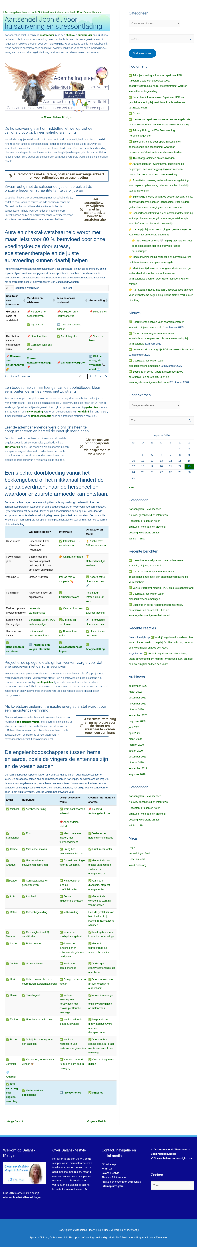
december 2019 (137, 756)
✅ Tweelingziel (31, 995)
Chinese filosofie (41, 415)
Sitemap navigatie (112, 1186)
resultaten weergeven (26, 287)
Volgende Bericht (98, 1121)
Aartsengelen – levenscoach (145, 509)
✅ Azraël (11, 943)
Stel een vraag (143, 53)
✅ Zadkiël (12, 1019)
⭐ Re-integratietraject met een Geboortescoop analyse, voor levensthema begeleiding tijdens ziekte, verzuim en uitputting (161, 295)
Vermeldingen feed (139, 853)
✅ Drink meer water (100, 849)
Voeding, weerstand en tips (144, 532)
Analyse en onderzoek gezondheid (121, 1181)
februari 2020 (136, 744)
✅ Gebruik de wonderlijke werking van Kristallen (99, 900)
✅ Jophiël (12, 963)
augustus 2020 (137, 721)
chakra (70, 35)
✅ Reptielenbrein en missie (15, 647)
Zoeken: (67, 287)
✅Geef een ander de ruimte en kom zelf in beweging (72, 1064)
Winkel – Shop (137, 538)
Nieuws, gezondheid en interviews (148, 515)
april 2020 (134, 733)
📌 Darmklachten (37, 336)
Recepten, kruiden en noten (144, 520)
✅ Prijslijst (95, 1092)
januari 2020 (136, 750)
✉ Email (107, 1168)
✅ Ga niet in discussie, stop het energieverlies (99, 885)
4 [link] (101, 376)
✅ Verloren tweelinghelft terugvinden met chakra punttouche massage (70, 1004)
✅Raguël (11, 880)
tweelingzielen (44, 682)
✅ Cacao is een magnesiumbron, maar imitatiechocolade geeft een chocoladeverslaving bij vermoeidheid (158, 338)
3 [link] (95, 376)
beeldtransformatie (27, 721)
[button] (23, 300)
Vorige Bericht (13, 1121)
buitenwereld (12, 446)
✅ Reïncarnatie (31, 943)
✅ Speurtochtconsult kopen (70, 647)
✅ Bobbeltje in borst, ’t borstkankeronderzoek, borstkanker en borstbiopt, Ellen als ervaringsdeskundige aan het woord (156, 377)
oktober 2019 (136, 762)
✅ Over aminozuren (71, 608)
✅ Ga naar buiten (32, 963)
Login (132, 847)
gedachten (91, 407)
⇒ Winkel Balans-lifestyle (56, 117)
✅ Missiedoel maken (34, 849)
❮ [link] (80, 376)
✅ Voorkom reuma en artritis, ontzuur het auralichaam (101, 984)
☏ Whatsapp (109, 1164)
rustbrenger (46, 35)
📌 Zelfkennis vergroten (71, 362)
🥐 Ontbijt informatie (71, 556)
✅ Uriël (10, 979)
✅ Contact (135, 113)
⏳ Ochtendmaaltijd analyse (95, 561)
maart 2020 (135, 738)
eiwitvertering (34, 411)
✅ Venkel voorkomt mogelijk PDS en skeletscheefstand (161, 349)
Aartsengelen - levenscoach (20, 12)
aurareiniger (85, 35)
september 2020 (138, 715)
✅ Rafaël (11, 912)
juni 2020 (134, 727)
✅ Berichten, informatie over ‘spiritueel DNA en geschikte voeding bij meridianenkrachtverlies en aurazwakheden (157, 102)
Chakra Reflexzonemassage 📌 (39, 362)
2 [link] (90, 376)
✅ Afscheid (29, 896)
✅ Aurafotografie (67, 336)
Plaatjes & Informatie (115, 1177)
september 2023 (138, 685)
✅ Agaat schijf (35, 324)
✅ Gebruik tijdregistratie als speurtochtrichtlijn (98, 948)
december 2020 (137, 697)
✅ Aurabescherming (34, 809)
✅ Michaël (12, 809)
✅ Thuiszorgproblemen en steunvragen (152, 158)
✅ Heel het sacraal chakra (37, 1019)
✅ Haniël (11, 995)
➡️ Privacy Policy (70, 1092)
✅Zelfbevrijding (69, 912)
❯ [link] (106, 376)
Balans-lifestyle (110, 1172)
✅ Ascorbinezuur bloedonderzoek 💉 (96, 581)
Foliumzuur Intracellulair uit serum (95, 597)
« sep (132, 487)
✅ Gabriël (12, 849)
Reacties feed (137, 859)
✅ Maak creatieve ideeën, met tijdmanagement (70, 837)
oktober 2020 (136, 709)
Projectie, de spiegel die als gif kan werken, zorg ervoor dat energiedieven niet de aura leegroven (53, 664)
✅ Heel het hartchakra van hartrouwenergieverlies (73, 1044)
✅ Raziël (11, 1039)
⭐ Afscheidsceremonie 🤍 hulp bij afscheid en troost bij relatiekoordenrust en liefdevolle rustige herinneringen (162, 246)
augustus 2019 (137, 774)
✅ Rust (26, 833)
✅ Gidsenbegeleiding (34, 912)
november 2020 (137, 703)
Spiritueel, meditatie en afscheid (56, 12)
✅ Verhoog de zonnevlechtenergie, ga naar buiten (101, 968)
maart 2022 (135, 691)
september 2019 (138, 768)
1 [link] (85, 376)
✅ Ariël (10, 896)
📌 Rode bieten (98, 311)
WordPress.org (137, 865)
